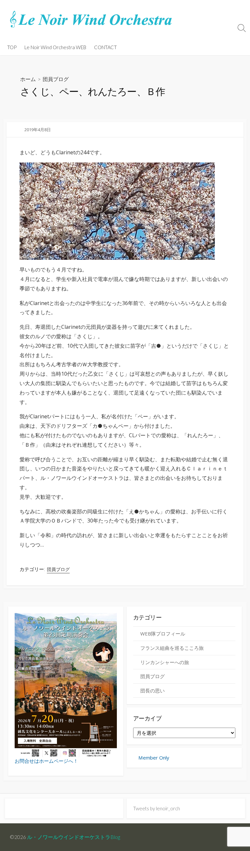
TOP (12, 47)
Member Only (153, 757)
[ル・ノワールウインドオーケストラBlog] (91, 19)
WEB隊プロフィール (162, 633)
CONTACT (105, 47)
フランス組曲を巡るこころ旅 (172, 648)
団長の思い (152, 690)
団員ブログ (56, 79)
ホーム (28, 79)
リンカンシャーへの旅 (164, 662)
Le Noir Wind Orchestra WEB (55, 47)
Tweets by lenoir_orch (156, 808)
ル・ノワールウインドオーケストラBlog (73, 837)
